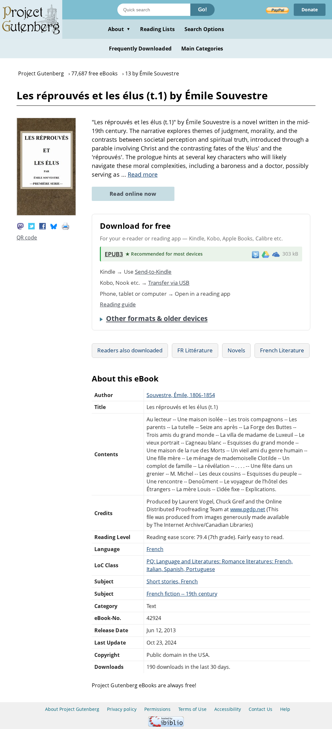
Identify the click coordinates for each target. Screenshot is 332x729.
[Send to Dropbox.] (255, 254)
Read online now (133, 193)
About (119, 29)
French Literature (282, 350)
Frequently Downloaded (140, 48)
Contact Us (260, 709)
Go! (202, 9)
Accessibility (227, 709)
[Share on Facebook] (42, 225)
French (155, 549)
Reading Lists (157, 29)
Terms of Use (192, 709)
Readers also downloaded (129, 350)
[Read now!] (46, 213)
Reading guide (118, 304)
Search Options (204, 29)
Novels (236, 350)
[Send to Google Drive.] (265, 254)
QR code (27, 237)
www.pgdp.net (247, 509)
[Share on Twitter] (31, 225)
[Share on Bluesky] (53, 225)
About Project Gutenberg (72, 709)
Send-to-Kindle (153, 271)
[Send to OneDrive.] (276, 254)
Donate (310, 9)
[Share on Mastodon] (20, 225)
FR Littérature (195, 350)
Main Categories (202, 48)
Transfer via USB (169, 282)
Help (285, 709)
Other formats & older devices (157, 318)
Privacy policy (121, 709)
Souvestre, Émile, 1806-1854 (181, 395)
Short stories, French (172, 581)
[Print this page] (65, 225)
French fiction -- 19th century (182, 593)
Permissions (157, 709)
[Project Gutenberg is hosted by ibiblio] (166, 725)
